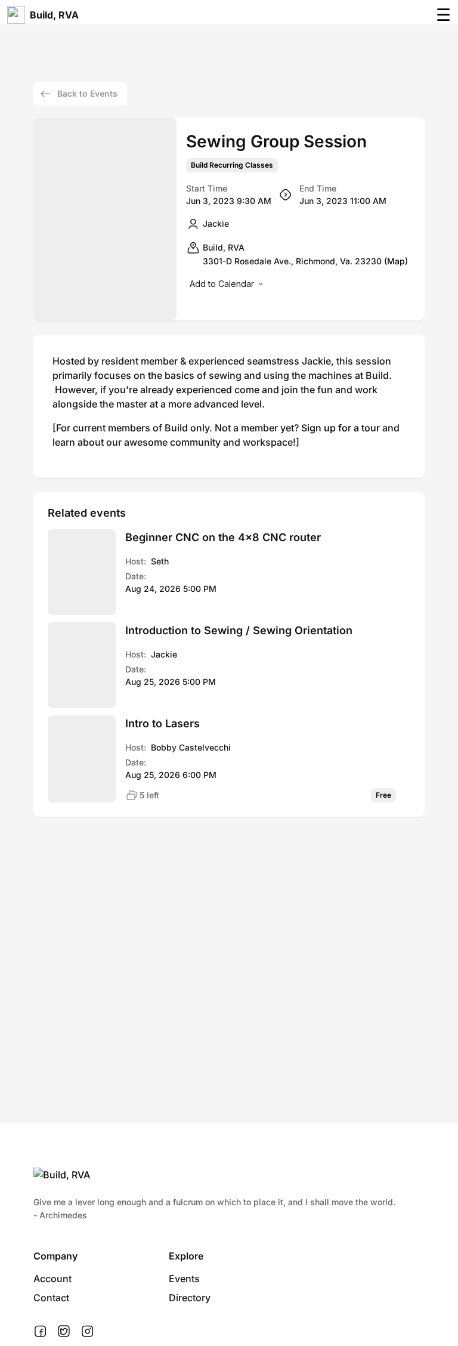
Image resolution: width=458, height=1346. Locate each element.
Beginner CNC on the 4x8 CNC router (223, 537)
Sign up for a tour (340, 428)
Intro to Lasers (162, 723)
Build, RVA (54, 15)
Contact (51, 1298)
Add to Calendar (222, 284)
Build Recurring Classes (232, 165)
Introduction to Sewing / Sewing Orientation (238, 630)
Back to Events (87, 93)
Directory (190, 1298)
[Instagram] (87, 1331)
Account (52, 1279)
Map (396, 261)
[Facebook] (40, 1331)
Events (184, 1279)
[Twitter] (64, 1331)
